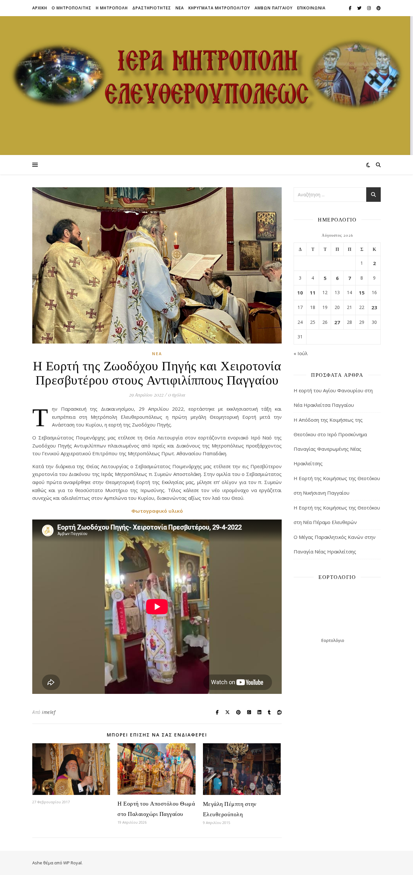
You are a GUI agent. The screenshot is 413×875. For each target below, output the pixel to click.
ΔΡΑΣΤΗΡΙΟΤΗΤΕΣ (151, 8)
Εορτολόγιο (332, 640)
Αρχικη (39, 8)
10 (300, 292)
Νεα (180, 8)
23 (374, 307)
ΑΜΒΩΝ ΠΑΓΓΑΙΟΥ (274, 8)
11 (313, 292)
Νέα (157, 353)
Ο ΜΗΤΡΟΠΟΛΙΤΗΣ (71, 8)
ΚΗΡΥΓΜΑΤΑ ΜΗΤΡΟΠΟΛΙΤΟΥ (219, 8)
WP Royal (72, 863)
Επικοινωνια (311, 8)
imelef (48, 712)
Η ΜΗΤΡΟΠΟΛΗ (112, 8)
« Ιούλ (300, 353)
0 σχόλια (176, 394)
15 (362, 292)
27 (337, 322)
